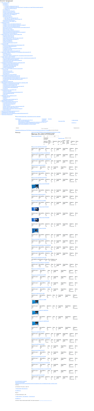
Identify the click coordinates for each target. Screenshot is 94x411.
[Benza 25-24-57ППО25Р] (36, 362)
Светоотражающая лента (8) (8, 93)
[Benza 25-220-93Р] (35, 230)
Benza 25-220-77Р (42, 194)
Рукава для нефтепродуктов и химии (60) (11, 59)
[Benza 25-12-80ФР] (35, 301)
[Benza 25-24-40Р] (34, 344)
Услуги (19, 118)
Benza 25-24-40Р (41, 344)
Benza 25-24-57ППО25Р (45, 362)
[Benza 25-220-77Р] (35, 194)
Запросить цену (61, 138)
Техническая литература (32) (7, 114)
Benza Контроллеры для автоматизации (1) (11, 30)
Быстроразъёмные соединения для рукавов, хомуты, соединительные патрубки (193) (19, 58)
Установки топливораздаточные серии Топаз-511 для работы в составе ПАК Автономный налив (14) (24, 7)
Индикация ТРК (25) (7, 53)
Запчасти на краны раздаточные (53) (10, 42)
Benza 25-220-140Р (42, 257)
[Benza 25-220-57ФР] (35, 177)
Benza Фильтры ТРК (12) (7, 28)
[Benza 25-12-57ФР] (35, 274)
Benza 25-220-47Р (42, 165)
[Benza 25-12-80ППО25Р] (35, 312)
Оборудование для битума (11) (7, 100)
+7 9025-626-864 (18, 388)
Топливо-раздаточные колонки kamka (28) (11, 13)
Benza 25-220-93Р (42, 228)
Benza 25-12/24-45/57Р (45, 262)
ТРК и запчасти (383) (5, 2)
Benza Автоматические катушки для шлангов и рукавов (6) (14, 32)
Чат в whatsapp (18, 381)
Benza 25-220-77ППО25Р (44, 206)
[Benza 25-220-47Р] (35, 165)
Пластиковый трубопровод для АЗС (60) (10, 65)
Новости (30, 383)
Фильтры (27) (5, 80)
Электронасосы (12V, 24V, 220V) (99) (10, 74)
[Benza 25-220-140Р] (35, 257)
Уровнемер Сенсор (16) (7, 49)
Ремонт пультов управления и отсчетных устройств (27, 124)
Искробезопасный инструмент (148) (10, 85)
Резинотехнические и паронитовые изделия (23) (12, 60)
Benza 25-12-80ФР (42, 299)
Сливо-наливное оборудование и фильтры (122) (11, 75)
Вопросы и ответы (45, 121)
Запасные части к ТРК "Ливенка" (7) (10, 14)
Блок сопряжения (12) (7, 54)
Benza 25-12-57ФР (42, 274)
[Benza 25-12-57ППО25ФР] (36, 287)
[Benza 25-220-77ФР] (35, 146)
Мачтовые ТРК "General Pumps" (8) (11, 18)
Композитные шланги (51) (8, 61)
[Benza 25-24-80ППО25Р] (36, 152)
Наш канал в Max (61, 121)
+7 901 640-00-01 (25, 396)
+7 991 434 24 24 (32, 396)
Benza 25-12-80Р (41, 293)
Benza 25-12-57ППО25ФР (46, 287)
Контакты (50, 118)
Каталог (17, 127)
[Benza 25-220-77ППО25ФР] (35, 219)
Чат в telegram (24, 381)
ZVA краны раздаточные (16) (8, 35)
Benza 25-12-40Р (41, 331)
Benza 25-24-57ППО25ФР (46, 368)
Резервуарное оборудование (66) (9, 66)
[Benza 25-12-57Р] (34, 268)
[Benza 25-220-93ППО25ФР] (36, 251)
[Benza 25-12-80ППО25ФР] (35, 323)
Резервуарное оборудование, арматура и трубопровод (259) (13, 62)
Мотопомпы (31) (6, 73)
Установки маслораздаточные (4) (9, 102)
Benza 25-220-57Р (42, 171)
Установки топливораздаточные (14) (12, 6)
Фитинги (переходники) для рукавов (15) (11, 39)
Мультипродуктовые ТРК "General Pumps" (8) (13, 19)
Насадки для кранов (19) (7, 41)
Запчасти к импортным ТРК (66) (9, 12)
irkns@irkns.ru (74, 122)
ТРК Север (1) (5, 3)
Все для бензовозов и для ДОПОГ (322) (9, 89)
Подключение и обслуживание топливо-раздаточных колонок (28, 123)
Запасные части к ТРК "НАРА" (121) (9, 21)
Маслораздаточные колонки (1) (9, 20)
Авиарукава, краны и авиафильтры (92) (9, 95)
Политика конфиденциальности (45, 400)
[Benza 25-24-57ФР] (35, 356)
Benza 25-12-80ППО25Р (43, 310)
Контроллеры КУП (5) (7, 47)
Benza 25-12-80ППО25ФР (44, 321)
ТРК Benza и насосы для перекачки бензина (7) (12, 23)
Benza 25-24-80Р (41, 375)
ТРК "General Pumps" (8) (7, 16)
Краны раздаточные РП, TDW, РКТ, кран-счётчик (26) (13, 38)
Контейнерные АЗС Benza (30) (7, 81)
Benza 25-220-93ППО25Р (46, 245)
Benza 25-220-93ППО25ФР (47, 251)
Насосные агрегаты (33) (7, 71)
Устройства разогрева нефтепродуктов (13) (11, 76)
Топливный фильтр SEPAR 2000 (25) (8, 112)
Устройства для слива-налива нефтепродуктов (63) (13, 79)
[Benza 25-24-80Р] (34, 375)
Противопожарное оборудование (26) (10, 87)
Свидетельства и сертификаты (41, 383)
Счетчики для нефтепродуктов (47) (9, 46)
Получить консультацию (20, 382)
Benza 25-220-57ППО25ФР (44, 183)
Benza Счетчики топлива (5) (8, 29)
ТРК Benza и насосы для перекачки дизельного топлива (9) (14, 25)
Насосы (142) (5, 69)
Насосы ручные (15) (7, 109)
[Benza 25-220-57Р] (35, 171)
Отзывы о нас (44, 122)
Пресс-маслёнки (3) (6, 105)
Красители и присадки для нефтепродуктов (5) (10, 111)
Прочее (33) (5, 88)
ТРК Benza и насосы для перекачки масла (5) (11, 26)
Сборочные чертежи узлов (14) (11, 8)
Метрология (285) (5, 43)
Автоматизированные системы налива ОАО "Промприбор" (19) (15, 78)
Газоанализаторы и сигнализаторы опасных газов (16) (13, 86)
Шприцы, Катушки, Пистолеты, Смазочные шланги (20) (13, 106)
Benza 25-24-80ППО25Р (45, 152)
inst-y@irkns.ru (18, 390)
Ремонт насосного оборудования (23, 121)
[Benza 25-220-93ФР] (35, 239)
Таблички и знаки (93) (7, 91)
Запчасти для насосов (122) (8, 72)
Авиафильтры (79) (6, 96)
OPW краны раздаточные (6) (8, 36)
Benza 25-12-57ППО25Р (45, 281)
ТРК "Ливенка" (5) (6, 9)
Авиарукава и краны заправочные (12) (10, 99)
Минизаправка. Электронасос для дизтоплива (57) (12, 108)
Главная (16, 118)
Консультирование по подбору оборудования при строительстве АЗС (30, 122)
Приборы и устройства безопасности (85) (11, 83)
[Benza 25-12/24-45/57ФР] (36, 338)
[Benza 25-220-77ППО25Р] (35, 209)
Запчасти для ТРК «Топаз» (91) (9, 10)
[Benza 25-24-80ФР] (35, 200)
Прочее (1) (5, 98)
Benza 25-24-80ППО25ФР (46, 159)
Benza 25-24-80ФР (42, 200)
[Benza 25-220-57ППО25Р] (36, 136)
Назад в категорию (45, 132)
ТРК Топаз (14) (6, 5)
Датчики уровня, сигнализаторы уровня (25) (11, 50)
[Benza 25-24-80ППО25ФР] (36, 159)
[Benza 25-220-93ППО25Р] (36, 245)
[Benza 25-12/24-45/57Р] (36, 262)
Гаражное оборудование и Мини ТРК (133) (10, 101)
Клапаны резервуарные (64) (8, 67)
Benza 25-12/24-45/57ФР (46, 338)
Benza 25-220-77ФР (43, 146)
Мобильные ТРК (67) (5, 22)
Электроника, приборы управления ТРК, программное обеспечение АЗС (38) (18, 55)
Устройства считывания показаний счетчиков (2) (12, 48)
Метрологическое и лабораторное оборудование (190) (13, 45)
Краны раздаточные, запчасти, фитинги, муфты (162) (12, 34)
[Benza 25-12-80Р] (34, 293)
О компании (44, 118)
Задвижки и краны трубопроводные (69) (11, 63)
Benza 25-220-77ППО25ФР (44, 217)
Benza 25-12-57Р (41, 268)
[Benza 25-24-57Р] (34, 350)
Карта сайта (54, 383)
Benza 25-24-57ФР (42, 356)
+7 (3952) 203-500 (75, 120)
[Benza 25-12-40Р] (34, 331)
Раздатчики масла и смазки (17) (9, 103)
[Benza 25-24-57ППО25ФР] (36, 368)
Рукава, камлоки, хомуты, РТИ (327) (8, 56)
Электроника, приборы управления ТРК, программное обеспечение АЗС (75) (16, 52)
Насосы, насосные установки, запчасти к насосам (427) (12, 68)
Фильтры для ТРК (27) (7, 15)
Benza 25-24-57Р (41, 350)
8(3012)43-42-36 (24, 388)
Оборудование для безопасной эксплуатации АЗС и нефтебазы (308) (15, 82)
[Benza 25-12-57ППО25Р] (36, 281)
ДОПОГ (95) (5, 94)
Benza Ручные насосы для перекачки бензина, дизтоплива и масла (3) (16, 27)
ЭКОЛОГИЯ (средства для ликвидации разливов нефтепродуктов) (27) (15, 113)
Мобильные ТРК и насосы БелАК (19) (10, 33)
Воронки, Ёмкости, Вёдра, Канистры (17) (10, 107)
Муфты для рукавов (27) (7, 40)
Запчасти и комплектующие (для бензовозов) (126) (13, 92)
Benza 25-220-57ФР (43, 177)
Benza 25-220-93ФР (43, 239)
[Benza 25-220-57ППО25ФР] (35, 186)
